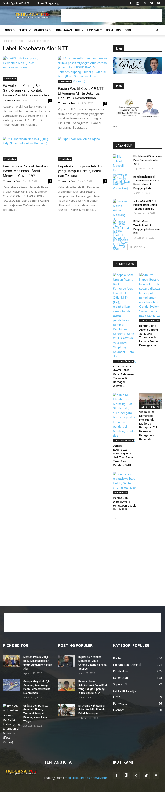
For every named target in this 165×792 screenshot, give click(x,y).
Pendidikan (120, 492)
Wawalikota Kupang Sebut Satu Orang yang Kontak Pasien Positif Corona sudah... (27, 90)
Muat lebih (136, 247)
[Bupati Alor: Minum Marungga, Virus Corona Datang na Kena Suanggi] (66, 661)
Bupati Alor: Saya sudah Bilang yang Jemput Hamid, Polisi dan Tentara (82, 171)
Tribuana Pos (11, 100)
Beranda (8, 41)
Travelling (113, 30)
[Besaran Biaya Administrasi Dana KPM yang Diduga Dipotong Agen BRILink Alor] (66, 685)
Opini (128, 30)
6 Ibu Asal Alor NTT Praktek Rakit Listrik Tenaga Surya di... (145, 205)
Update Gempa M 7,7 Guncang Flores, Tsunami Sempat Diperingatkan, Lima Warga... (35, 713)
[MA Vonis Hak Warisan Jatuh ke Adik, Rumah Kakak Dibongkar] (66, 710)
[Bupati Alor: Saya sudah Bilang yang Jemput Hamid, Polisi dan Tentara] (82, 149)
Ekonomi (93, 30)
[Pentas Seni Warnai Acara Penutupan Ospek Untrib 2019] (124, 483)
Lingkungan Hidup (67, 30)
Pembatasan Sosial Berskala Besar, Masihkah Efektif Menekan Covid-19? (26, 171)
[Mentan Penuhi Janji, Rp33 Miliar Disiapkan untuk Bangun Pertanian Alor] (11, 661)
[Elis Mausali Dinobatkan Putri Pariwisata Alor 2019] (121, 172)
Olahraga (41, 30)
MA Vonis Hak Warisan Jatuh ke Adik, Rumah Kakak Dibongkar (91, 709)
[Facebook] (130, 3)
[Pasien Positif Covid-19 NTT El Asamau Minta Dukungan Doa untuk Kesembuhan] (82, 69)
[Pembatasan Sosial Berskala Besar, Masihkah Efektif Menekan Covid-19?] (27, 149)
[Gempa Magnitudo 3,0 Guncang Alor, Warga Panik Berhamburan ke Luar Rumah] (11, 685)
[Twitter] (151, 3)
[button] (157, 30)
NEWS (8, 30)
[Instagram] (137, 3)
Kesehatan (10, 78)
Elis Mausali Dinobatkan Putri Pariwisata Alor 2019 (147, 160)
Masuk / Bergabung (48, 3)
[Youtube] (159, 3)
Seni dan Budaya (123, 361)
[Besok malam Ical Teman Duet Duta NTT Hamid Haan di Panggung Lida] (121, 181)
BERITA (23, 30)
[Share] (144, 3)
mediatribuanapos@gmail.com (86, 778)
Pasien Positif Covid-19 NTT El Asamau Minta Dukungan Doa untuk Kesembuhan (81, 93)
